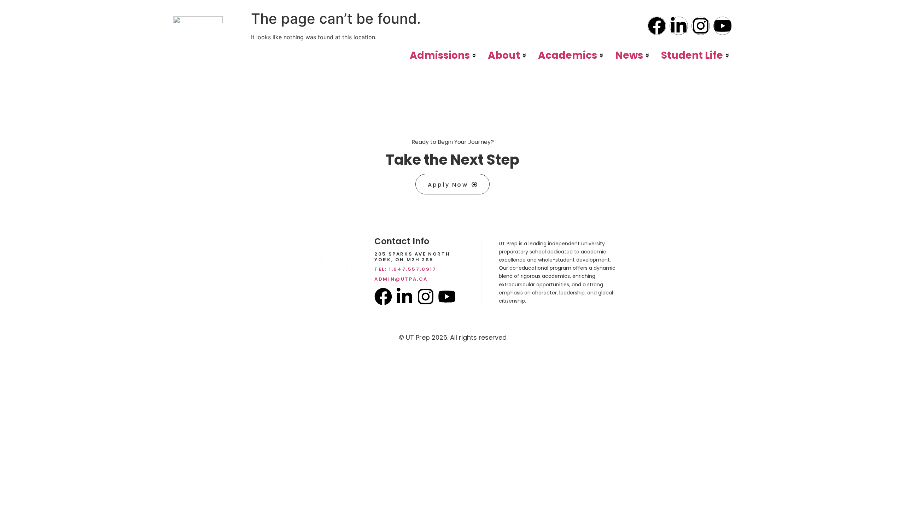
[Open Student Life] (727, 55)
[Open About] (524, 55)
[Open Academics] (601, 55)
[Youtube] (722, 26)
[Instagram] (700, 26)
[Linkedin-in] (679, 26)
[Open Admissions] (474, 55)
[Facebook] (657, 26)
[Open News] (647, 55)
